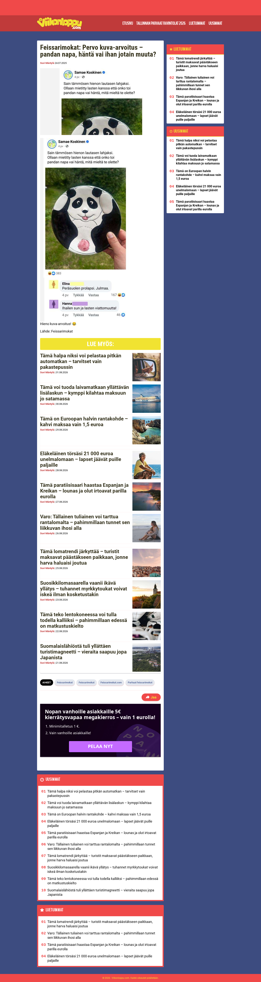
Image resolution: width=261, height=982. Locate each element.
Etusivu (127, 23)
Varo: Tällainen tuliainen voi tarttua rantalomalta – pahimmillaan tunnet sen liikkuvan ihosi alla (85, 522)
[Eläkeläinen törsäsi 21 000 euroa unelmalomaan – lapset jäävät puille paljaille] (146, 465)
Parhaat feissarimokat (140, 682)
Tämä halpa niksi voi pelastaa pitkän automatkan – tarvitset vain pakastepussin (80, 361)
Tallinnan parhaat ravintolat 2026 (161, 23)
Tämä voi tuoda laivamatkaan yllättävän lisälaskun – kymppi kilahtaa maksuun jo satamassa (84, 393)
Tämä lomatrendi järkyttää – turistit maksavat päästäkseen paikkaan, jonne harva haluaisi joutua (84, 557)
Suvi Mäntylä (47, 63)
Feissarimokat (65, 682)
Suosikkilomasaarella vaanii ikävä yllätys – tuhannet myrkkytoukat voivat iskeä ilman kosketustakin (83, 588)
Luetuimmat (197, 23)
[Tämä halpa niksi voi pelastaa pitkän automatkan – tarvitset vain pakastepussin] (146, 367)
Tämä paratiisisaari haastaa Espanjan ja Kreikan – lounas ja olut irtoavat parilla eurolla (84, 490)
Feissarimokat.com (111, 682)
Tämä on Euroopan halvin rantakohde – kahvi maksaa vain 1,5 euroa (84, 421)
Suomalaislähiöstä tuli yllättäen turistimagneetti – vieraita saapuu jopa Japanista (83, 651)
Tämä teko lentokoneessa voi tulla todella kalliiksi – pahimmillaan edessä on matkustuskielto (83, 620)
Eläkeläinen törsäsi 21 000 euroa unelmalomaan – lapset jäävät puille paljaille (80, 459)
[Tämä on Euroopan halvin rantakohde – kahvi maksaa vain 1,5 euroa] (146, 430)
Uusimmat (215, 23)
